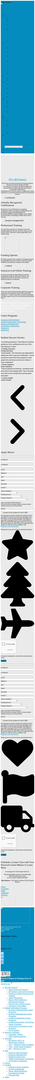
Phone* (14, 510)
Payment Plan (16, 133)
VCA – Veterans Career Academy (21, 1045)
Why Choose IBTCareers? (21, 18)
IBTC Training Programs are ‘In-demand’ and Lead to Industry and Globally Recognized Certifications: (17, 306)
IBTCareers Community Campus (21, 992)
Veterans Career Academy (17, 121)
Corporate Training (19, 78)
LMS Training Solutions (21, 80)
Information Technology (15, 113)
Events (8, 116)
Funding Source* (6, 494)
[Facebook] (17, 953)
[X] (17, 962)
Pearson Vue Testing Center (19, 1004)
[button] (17, 398)
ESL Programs (16, 73)
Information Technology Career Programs (19, 69)
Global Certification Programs (16, 1008)
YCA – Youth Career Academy (20, 1047)
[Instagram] (17, 956)
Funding (9, 118)
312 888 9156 (7, 931)
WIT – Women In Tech (19, 97)
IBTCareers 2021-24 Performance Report (19, 85)
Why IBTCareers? (13, 16)
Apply (7, 135)
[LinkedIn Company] (17, 959)
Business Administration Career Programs (21, 49)
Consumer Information (20, 41)
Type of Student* (6, 491)
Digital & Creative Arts (21, 105)
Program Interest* (6, 498)
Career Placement (18, 29)
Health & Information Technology (20, 108)
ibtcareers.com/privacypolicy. (10, 526)
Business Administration (21, 101)
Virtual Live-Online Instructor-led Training (21, 25)
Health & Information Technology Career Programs (20, 63)
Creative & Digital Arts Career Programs (21, 57)
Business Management (20, 103)
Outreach (10, 82)
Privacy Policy (4, 942)
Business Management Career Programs (20, 53)
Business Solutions (15, 75)
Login (9, 152)
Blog (7, 99)
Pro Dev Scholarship (19, 125)
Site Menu (7, 140)
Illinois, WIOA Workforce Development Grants (20, 33)
